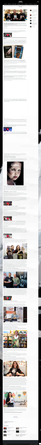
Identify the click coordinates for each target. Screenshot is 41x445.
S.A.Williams (5, 238)
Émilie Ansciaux (7, 118)
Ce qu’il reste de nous (10, 356)
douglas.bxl (25, 28)
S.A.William (4, 118)
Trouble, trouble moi (10, 238)
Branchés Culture (11, 22)
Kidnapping (10, 157)
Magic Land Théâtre (18, 194)
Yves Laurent (5, 268)
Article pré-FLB (9, 434)
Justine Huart (5, 356)
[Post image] (5, 428)
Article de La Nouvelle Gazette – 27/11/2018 (23, 428)
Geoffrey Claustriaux (20, 28)
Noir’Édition (14, 356)
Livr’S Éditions (14, 157)
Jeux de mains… (9, 268)
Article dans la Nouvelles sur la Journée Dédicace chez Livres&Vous (23, 435)
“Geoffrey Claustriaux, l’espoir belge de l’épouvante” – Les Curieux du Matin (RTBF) (23, 431)
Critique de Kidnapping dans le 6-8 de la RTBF (10, 428)
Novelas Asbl (15, 191)
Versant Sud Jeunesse (18, 386)
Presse (14, 414)
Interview (13, 414)
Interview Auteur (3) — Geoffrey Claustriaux (10, 431)
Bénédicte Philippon (5, 28)
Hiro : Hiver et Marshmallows (12, 386)
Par (16, 414)
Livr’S (13, 238)
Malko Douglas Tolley (13, 28)
